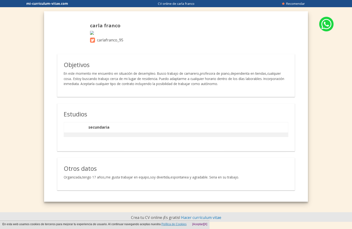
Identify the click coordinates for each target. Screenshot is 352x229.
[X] (205, 224)
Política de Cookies (174, 224)
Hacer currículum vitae (201, 217)
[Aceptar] (198, 224)
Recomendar (295, 3)
